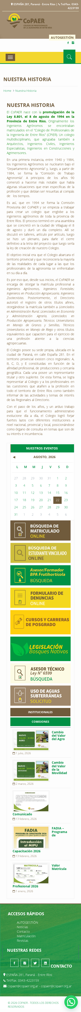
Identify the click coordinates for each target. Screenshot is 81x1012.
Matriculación (26, 936)
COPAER (29, 20)
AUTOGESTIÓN (62, 37)
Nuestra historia (25, 91)
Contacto (23, 931)
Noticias (22, 927)
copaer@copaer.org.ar (22, 986)
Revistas (22, 940)
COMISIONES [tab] (40, 722)
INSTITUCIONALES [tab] (40, 712)
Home (7, 91)
